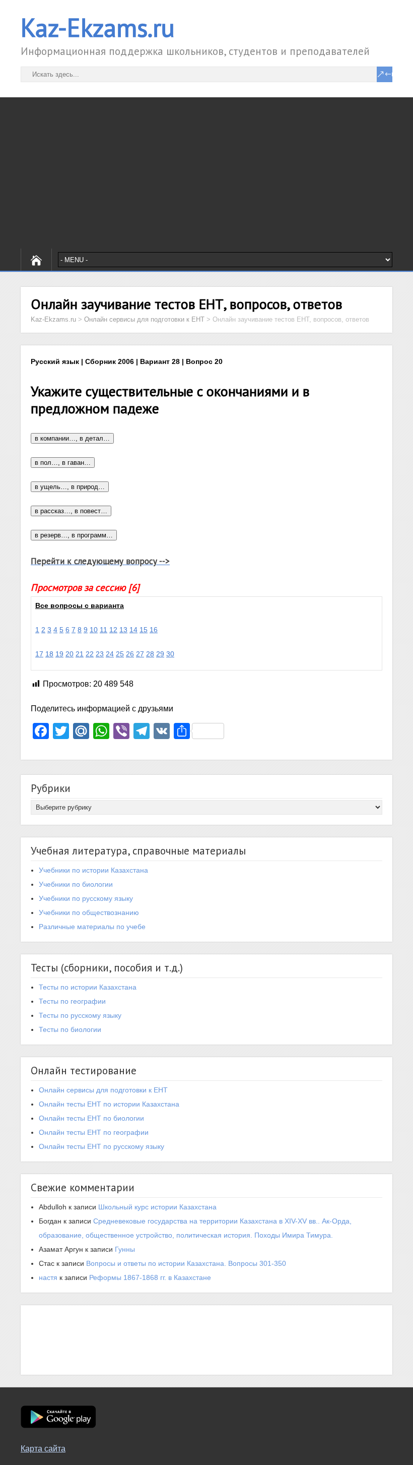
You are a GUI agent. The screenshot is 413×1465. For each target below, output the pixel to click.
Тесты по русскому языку (80, 1015)
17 (39, 654)
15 (144, 630)
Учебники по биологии (76, 884)
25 (120, 654)
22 (90, 654)
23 (100, 654)
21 (80, 654)
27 (140, 654)
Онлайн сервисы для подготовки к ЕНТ (103, 1090)
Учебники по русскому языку (86, 898)
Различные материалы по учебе (92, 927)
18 (49, 654)
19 (59, 654)
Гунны (125, 1249)
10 (94, 630)
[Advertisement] (206, 172)
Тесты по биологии (70, 1029)
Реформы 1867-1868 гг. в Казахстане (150, 1277)
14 (133, 630)
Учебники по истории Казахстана (93, 870)
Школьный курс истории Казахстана (157, 1207)
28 (150, 654)
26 (130, 654)
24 (110, 654)
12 (113, 630)
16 (154, 630)
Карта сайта (43, 1448)
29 (160, 654)
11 (103, 630)
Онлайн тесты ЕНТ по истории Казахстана (109, 1104)
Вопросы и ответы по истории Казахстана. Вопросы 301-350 (186, 1263)
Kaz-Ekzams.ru (98, 27)
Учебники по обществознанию (89, 912)
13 (123, 630)
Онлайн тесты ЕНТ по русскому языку (101, 1146)
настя (48, 1277)
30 (170, 654)
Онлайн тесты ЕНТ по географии (94, 1132)
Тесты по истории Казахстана (87, 987)
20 (69, 654)
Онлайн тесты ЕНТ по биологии (91, 1118)
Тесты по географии (72, 1001)
